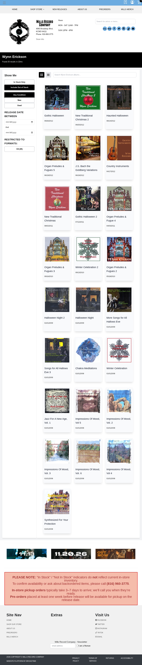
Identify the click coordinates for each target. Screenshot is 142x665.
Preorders (105, 9)
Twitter (101, 624)
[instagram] (123, 28)
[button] (37, 9)
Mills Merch (127, 9)
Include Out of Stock (19, 87)
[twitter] (119, 28)
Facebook (101, 620)
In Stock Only (19, 82)
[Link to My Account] (132, 3)
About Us (82, 9)
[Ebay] (104, 28)
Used (19, 105)
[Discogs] (109, 28)
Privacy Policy (75, 659)
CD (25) (19, 149)
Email (99, 637)
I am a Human (84, 646)
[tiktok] (128, 28)
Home (9, 620)
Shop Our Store (14, 624)
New (19, 100)
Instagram (102, 628)
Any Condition (19, 95)
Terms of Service (93, 659)
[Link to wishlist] (125, 3)
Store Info (40, 39)
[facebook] (114, 28)
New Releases (60, 9)
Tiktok (100, 633)
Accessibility (127, 658)
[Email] (133, 28)
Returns (110, 658)
